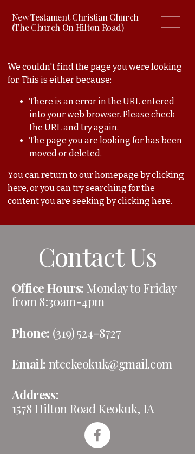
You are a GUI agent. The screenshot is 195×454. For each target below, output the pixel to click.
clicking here (144, 201)
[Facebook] (97, 435)
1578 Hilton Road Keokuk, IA (83, 409)
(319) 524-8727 (87, 333)
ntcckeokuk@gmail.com (110, 364)
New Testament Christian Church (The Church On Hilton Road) (75, 22)
